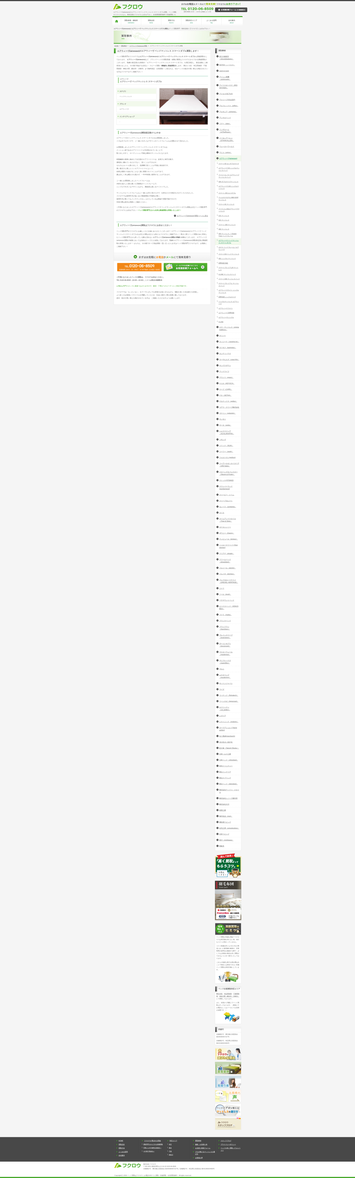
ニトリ (221, 588)
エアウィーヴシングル (226, 317)
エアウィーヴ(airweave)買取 (138, 46)
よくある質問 (211, 21)
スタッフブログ (226, 1141)
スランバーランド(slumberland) (226, 487)
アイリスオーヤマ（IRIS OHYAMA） (228, 86)
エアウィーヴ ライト (226, 308)
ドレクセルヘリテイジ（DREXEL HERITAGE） (228, 581)
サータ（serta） (225, 425)
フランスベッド (225, 621)
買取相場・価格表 (131, 21)
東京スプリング (225, 778)
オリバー (222, 336)
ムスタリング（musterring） (225, 676)
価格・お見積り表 (201, 1144)
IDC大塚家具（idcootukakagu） (226, 58)
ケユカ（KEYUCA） (226, 383)
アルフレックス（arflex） (228, 106)
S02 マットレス (224, 229)
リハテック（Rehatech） (228, 695)
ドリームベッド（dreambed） (225, 561)
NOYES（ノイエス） (227, 65)
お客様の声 (199, 1158)
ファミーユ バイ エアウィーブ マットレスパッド (229, 176)
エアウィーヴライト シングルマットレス (229, 291)
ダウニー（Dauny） (226, 533)
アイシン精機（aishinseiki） (225, 78)
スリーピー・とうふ (226, 495)
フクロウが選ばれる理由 (152, 1141)
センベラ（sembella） (227, 507)
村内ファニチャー (226, 766)
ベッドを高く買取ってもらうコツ (230, 1149)
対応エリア (173, 1141)
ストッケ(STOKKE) (226, 480)
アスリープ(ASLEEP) (227, 100)
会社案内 (231, 21)
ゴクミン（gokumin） (227, 413)
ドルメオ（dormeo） (227, 574)
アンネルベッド (225, 118)
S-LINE (221, 322)
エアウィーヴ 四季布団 (226, 313)
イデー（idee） (225, 124)
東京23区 (219, 994)
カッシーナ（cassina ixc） (229, 342)
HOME (116, 46)
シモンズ (222, 440)
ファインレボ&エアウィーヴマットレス (229, 210)
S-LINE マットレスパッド (227, 274)
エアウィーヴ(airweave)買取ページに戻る (192, 216)
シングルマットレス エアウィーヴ (229, 303)
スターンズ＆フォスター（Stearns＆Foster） (228, 473)
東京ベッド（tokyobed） (228, 784)
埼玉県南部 (228, 994)
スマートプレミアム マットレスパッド (229, 285)
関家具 (221, 846)
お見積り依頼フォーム (202, 1148)
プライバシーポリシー (228, 1144)
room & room (224, 71)
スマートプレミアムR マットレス (228, 269)
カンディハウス (225, 354)
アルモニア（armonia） (228, 112)
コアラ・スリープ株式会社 (229, 407)
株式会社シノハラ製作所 (228, 798)
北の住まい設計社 (226, 742)
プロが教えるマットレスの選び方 (205, 1153)
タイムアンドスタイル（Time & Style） (227, 520)
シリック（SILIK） (226, 446)
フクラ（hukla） (225, 615)
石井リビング (224, 834)
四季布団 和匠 (223, 263)
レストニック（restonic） (229, 722)
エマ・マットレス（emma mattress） (229, 328)
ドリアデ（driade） (226, 554)
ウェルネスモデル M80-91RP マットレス (228, 199)
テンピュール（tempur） (228, 539)
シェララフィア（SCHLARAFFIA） (226, 432)
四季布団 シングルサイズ (227, 297)
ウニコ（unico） (225, 152)
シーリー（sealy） (226, 452)
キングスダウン (225, 365)
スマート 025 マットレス (227, 224)
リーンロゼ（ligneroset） (228, 701)
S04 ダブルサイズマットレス (228, 181)
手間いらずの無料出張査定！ (152, 1148)
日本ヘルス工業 (225, 754)
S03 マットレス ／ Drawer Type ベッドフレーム (228, 235)
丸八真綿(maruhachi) (227, 736)
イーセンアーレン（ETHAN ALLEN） (226, 139)
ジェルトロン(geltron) (227, 457)
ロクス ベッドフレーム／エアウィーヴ (229, 248)
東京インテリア (225, 772)
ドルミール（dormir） (227, 568)
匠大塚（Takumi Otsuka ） (229, 748)
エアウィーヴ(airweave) (128, 51)
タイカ (221, 513)
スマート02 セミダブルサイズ (229, 163)
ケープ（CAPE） (225, 389)
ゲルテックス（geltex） (228, 401)
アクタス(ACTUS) (226, 94)
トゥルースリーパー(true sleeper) (228, 546)
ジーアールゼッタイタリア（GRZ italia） (229, 465)
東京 (170, 1148)
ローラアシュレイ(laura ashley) (228, 729)
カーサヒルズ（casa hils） (229, 360)
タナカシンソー (225, 527)
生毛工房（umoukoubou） (229, 828)
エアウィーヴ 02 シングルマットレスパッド (229, 169)
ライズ (221, 689)
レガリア (222, 716)
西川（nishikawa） (226, 840)
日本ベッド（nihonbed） (228, 760)
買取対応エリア (191, 21)
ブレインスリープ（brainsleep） (226, 636)
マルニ (221, 669)
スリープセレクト (226, 501)
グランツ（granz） (226, 377)
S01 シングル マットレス (227, 258)
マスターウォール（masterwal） (226, 653)
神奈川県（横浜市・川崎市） (229, 996)
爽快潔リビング (225, 822)
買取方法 (171, 21)
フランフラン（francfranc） (224, 628)
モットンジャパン (226, 683)
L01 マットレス (224, 215)
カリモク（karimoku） (227, 348)
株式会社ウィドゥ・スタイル (229, 791)
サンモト (222, 419)
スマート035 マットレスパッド (229, 279)
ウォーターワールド (226, 147)
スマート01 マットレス (226, 204)
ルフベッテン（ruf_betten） (224, 708)
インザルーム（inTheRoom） (225, 131)
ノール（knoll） (225, 594)
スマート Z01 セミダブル (227, 193)
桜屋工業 (222, 810)
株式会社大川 (224, 804)
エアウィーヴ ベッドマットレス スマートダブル (229, 242)
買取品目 (151, 21)
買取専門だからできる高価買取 (153, 1144)
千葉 (170, 1151)
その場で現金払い (148, 1151)
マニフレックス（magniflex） (225, 662)
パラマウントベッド (226, 600)
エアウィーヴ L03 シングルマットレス (229, 187)
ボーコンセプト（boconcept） (225, 645)
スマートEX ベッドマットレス (229, 254)
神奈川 (171, 1155)
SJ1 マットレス (224, 220)
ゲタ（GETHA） (225, 395)
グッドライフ (224, 371)
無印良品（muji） (225, 816)
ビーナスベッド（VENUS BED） (228, 607)
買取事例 (124, 46)
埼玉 (170, 1144)
